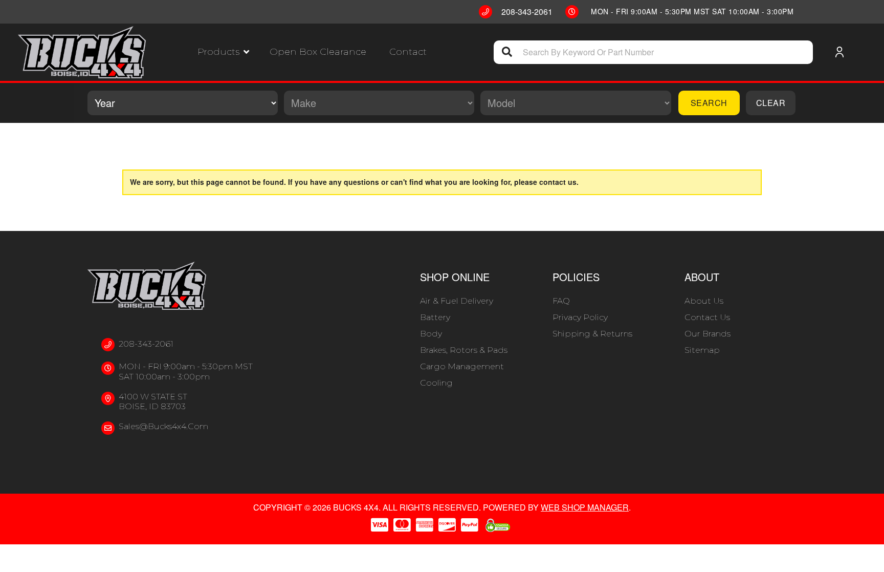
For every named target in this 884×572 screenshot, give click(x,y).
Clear (771, 103)
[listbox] (182, 103)
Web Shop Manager (585, 507)
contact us (558, 182)
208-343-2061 (146, 344)
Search (709, 103)
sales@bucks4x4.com (163, 426)
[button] (223, 52)
